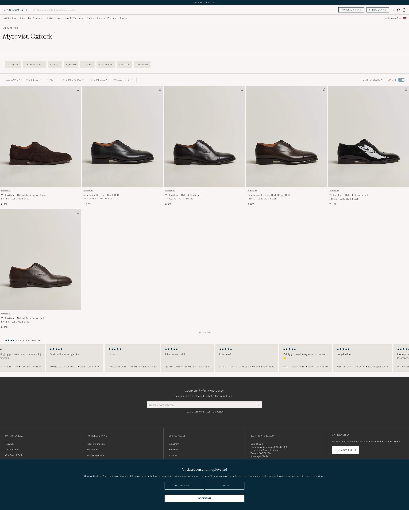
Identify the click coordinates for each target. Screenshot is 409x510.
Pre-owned (112, 18)
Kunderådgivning (351, 10)
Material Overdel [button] (71, 80)
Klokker (49, 18)
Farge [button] (49, 80)
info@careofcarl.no (268, 450)
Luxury (123, 18)
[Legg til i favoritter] (77, 90)
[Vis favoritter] (398, 10)
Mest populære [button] (371, 80)
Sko (29, 18)
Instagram (174, 443)
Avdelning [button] (12, 80)
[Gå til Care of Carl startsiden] (16, 10)
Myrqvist (7, 28)
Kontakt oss (93, 449)
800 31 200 (265, 453)
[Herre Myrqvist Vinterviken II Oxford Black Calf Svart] (204, 136)
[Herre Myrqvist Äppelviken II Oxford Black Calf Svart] (122, 136)
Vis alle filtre (121, 80)
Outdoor (91, 18)
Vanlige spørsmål (95, 455)
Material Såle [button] (97, 80)
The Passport (12, 449)
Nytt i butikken (11, 18)
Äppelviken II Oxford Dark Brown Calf (268, 195)
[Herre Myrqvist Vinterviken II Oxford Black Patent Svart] (368, 136)
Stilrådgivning (377, 10)
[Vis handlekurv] (403, 10)
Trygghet (9, 443)
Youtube (173, 455)
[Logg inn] (393, 10)
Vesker (58, 18)
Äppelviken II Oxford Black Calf (101, 195)
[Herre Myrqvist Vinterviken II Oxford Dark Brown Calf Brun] (40, 259)
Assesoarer (38, 18)
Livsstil (67, 18)
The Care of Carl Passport (204, 2)
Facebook (173, 449)
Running (101, 18)
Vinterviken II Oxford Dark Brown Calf (22, 318)
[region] (204, 358)
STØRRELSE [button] (32, 80)
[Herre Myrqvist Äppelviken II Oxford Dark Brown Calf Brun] (286, 136)
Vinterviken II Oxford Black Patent (348, 195)
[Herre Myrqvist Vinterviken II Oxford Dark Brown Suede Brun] (40, 136)
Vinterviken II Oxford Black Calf (183, 195)
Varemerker (79, 18)
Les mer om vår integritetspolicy (204, 412)
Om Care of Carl (13, 455)
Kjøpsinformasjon (96, 443)
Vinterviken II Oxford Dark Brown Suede (23, 195)
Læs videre (319, 476)
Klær (22, 18)
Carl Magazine (393, 18)
